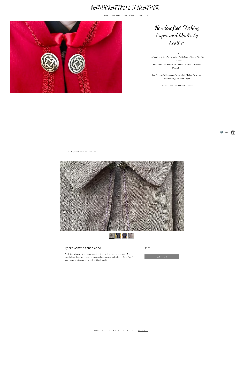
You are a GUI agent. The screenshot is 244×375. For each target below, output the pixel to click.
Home (68, 152)
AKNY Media (143, 331)
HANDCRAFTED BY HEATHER (125, 7)
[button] (115, 15)
